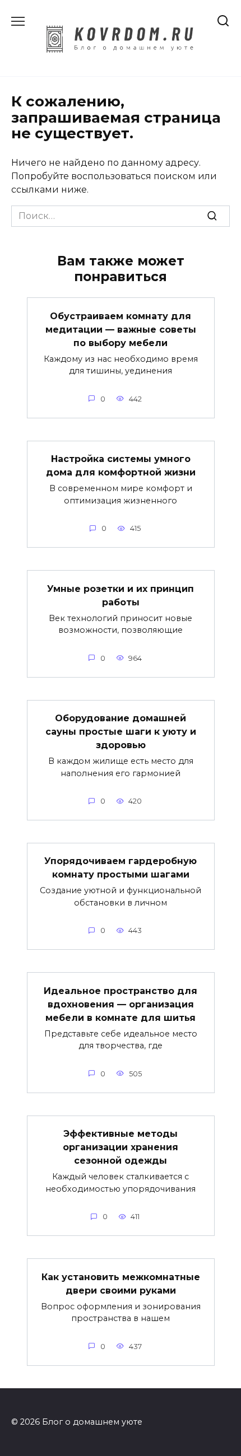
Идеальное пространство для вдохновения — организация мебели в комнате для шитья (120, 1004)
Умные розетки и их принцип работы (120, 595)
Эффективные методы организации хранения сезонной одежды (120, 1147)
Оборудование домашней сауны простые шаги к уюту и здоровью (120, 731)
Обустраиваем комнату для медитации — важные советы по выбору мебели (120, 329)
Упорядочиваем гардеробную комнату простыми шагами (120, 868)
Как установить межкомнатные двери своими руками (120, 1283)
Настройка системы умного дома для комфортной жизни (121, 466)
